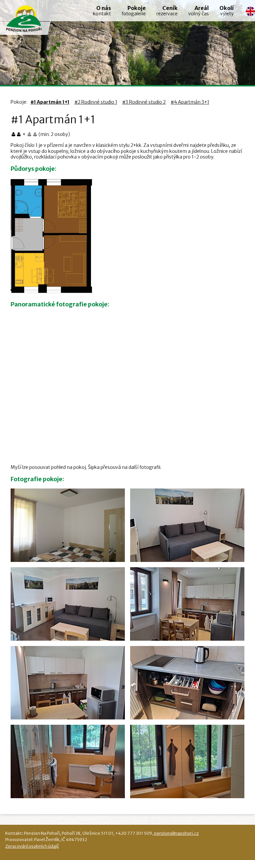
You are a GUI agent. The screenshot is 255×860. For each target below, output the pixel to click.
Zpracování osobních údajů (32, 846)
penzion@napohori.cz (176, 833)
